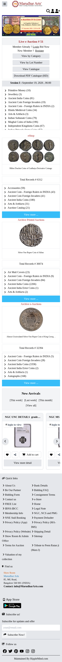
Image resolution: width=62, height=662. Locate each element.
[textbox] (31, 583)
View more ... (31, 214)
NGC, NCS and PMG (45, 513)
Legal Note (40, 508)
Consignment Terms (44, 494)
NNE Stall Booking (15, 517)
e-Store (37, 499)
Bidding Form (12, 494)
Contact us (10, 499)
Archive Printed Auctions (31, 219)
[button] (21, 32)
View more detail (23, 462)
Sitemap (38, 536)
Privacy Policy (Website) (18, 531)
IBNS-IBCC (11, 508)
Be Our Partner (13, 490)
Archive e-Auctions (31, 304)
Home (37, 504)
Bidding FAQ (41, 490)
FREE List (10, 504)
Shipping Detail (42, 531)
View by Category (31, 56)
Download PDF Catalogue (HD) (31, 75)
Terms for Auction (14, 545)
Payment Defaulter (44, 517)
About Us (10, 485)
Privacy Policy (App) (16, 522)
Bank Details (41, 485)
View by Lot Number (31, 62)
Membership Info (14, 513)
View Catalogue (31, 69)
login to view (15, 424)
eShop (31, 135)
